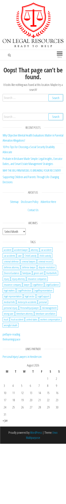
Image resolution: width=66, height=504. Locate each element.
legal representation (13, 296)
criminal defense (11, 261)
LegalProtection (24, 290)
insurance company (12, 284)
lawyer (27, 284)
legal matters (9, 290)
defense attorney (11, 267)
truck (6, 319)
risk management (49, 308)
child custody (45, 255)
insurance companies (37, 279)
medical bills (9, 302)
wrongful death (10, 325)
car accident (46, 250)
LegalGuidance (52, 284)
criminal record (45, 261)
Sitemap (14, 202)
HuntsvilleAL (51, 273)
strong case (8, 313)
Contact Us (33, 210)
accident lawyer (21, 250)
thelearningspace (11, 339)
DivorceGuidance (11, 273)
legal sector (29, 296)
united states (31, 319)
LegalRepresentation (43, 290)
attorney (34, 250)
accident (7, 250)
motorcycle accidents (27, 302)
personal (43, 302)
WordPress (36, 432)
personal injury (10, 308)
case (20, 255)
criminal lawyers (28, 261)
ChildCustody (30, 255)
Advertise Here (48, 202)
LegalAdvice (38, 284)
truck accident (17, 319)
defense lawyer (29, 267)
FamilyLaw (26, 273)
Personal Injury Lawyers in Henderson (22, 357)
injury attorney (18, 279)
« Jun (5, 420)
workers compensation (50, 319)
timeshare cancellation (45, 313)
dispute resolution (47, 267)
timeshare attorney (24, 313)
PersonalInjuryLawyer (29, 308)
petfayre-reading (11, 334)
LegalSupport (43, 296)
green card (38, 273)
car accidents (9, 255)
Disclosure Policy (29, 202)
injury (6, 279)
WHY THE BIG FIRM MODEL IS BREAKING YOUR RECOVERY (32, 170)
